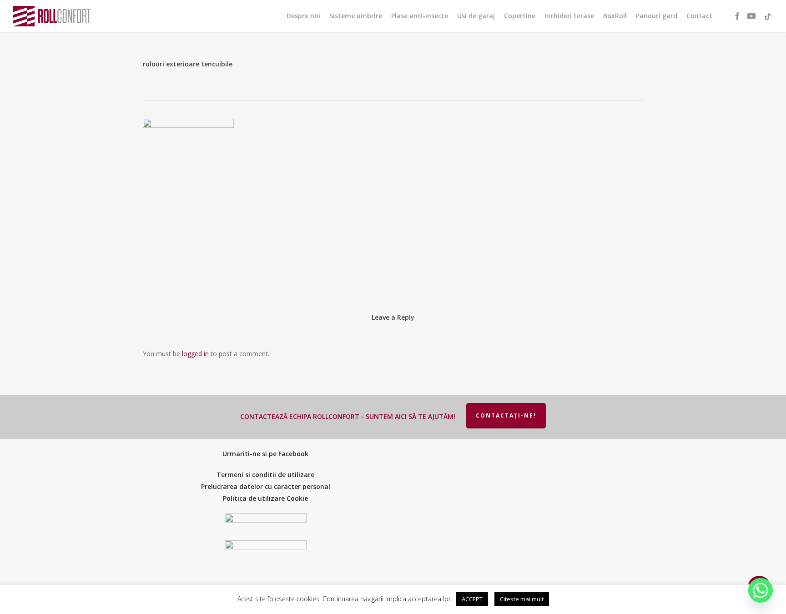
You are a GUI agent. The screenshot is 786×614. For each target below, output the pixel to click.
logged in (195, 353)
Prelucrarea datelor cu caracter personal (265, 486)
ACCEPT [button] (472, 599)
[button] (769, 5)
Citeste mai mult (522, 599)
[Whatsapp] (760, 590)
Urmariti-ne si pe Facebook (265, 453)
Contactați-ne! (506, 415)
